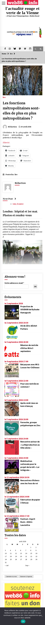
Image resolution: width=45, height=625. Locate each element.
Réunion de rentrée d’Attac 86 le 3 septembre (29, 348)
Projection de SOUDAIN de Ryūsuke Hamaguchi (29, 309)
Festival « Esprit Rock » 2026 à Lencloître (27, 522)
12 (16, 553)
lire (4, 97)
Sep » (27, 565)
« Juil (6, 565)
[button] (35, 48)
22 (31, 556)
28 (26, 559)
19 (16, 556)
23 (36, 556)
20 (21, 556)
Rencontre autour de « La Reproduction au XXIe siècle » (30, 444)
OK (23, 621)
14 (26, 553)
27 (21, 559)
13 (21, 553)
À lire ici (6, 142)
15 (31, 553)
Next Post (8, 199)
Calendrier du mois (11, 576)
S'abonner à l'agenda (26, 576)
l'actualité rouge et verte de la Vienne (22, 10)
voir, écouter (18, 204)
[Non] (42, 616)
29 (31, 559)
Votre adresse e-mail (14, 283)
